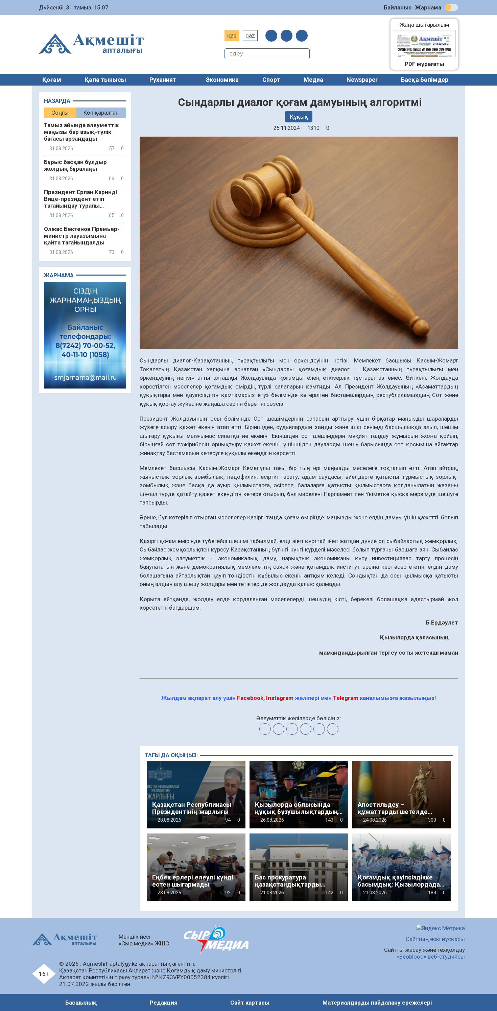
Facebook (250, 698)
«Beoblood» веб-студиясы (431, 956)
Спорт (271, 79)
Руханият (162, 79)
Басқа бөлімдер (424, 79)
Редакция (164, 1002)
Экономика (222, 79)
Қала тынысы (105, 79)
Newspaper (362, 79)
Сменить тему (451, 7)
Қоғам (51, 79)
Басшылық (81, 1002)
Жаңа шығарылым (428, 24)
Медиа (313, 79)
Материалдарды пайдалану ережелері (377, 1002)
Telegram (345, 698)
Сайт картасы (249, 1002)
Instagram (279, 698)
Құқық (299, 116)
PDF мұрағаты (424, 64)
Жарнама (428, 7)
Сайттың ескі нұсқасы (435, 939)
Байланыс (398, 7)
